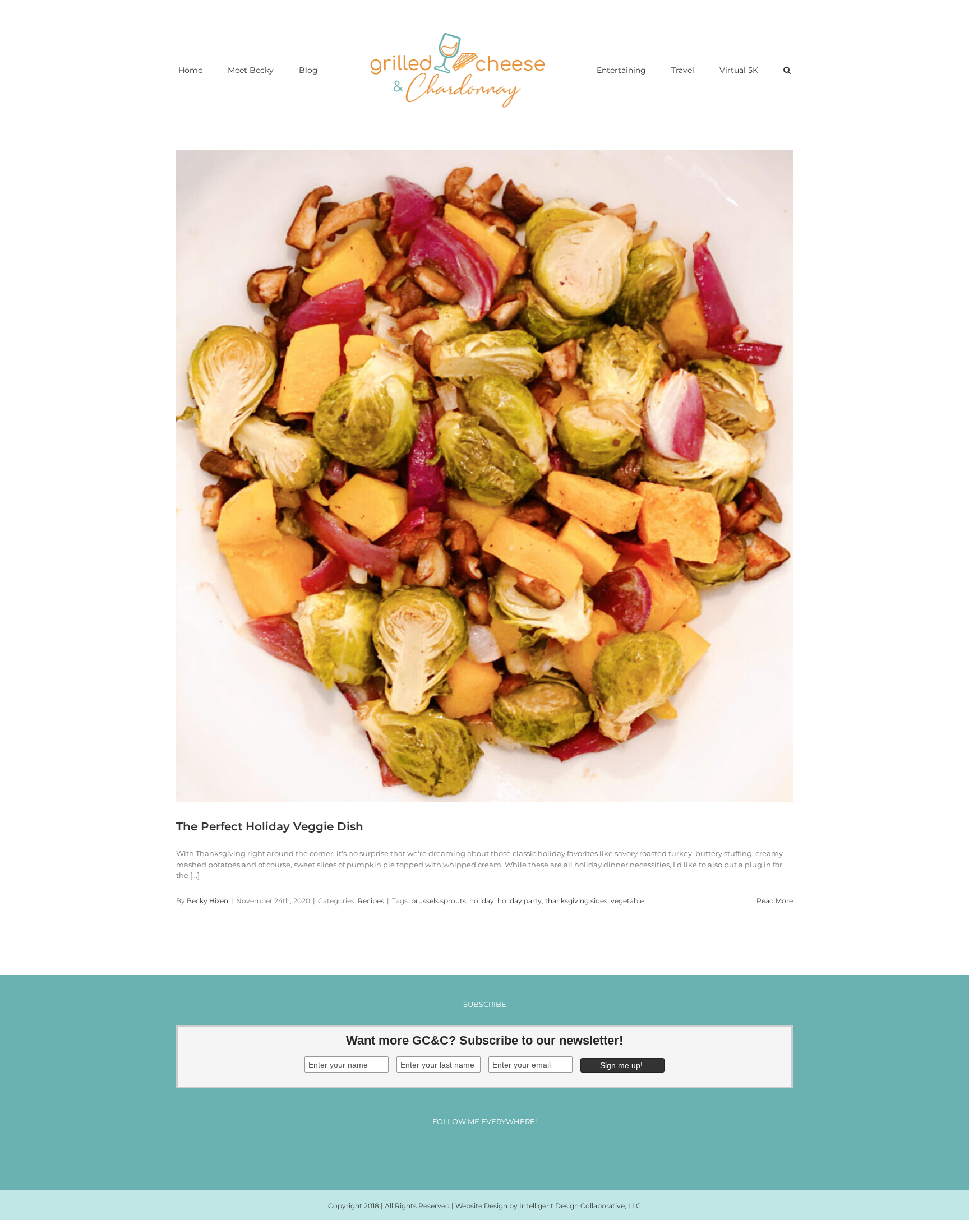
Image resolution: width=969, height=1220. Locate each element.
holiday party (519, 900)
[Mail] (515, 1151)
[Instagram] (474, 1151)
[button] (741, 69)
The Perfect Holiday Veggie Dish (269, 826)
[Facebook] (453, 1151)
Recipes (371, 900)
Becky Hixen (207, 900)
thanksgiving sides (576, 900)
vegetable (627, 900)
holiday (481, 900)
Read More (774, 900)
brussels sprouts (438, 900)
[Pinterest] (494, 1151)
